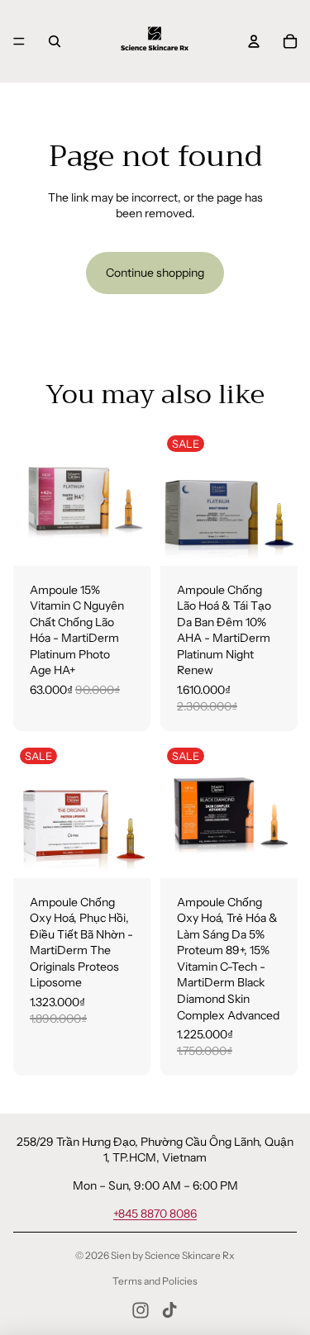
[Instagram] (140, 1310)
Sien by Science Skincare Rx (173, 1255)
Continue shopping (155, 272)
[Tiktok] (169, 1310)
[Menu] (19, 41)
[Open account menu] (254, 41)
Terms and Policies (155, 1281)
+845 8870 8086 (155, 1213)
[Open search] (54, 41)
